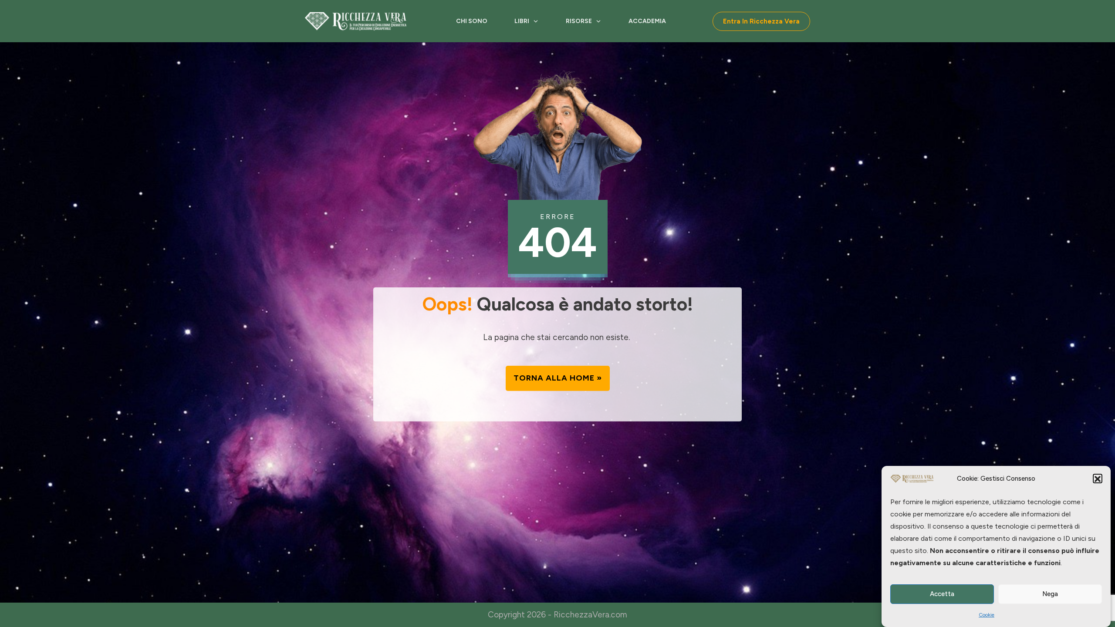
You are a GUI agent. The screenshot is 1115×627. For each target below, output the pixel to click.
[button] (1097, 479)
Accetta (942, 594)
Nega (1050, 594)
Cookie (986, 615)
